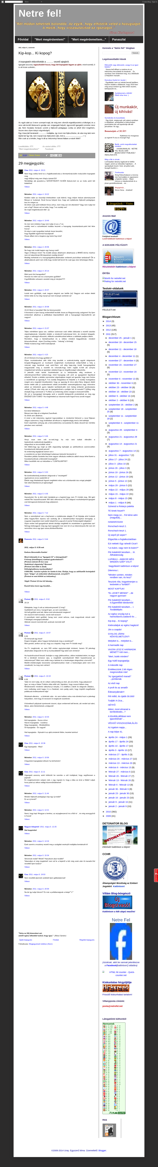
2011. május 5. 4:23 (40, 355)
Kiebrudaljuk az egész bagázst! (123, 625)
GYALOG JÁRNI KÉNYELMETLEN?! (118, 635)
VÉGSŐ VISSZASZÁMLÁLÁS (123, 723)
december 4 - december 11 (122, 356)
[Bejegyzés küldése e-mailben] (47, 155)
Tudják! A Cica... (116, 700)
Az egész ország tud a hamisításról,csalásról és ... (122, 615)
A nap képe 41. (115, 732)
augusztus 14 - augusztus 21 (123, 444)
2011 (108, 334)
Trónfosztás (119, 172)
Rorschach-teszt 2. (117, 526)
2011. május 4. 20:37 (41, 290)
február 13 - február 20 (120, 780)
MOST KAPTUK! (116, 588)
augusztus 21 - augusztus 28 (123, 437)
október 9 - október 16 (120, 396)
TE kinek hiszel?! (116, 511)
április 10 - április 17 (119, 746)
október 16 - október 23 (120, 391)
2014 (108, 321)
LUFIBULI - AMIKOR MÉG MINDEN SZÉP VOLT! (121, 560)
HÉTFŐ (112, 705)
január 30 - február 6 (119, 789)
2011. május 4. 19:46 (41, 220)
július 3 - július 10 (117, 464)
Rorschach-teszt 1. (117, 530)
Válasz (27, 187)
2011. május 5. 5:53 (40, 472)
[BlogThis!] (53, 155)
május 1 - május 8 (118, 502)
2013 (108, 325)
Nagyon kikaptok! (31, 827)
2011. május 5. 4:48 (40, 407)
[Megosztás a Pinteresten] (60, 155)
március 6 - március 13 (120, 767)
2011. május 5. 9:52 (42, 599)
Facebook (111, 965)
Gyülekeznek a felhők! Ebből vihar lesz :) (123, 94)
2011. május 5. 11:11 (37, 772)
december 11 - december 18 (122, 349)
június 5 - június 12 (118, 481)
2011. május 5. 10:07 (42, 633)
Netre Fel (121, 919)
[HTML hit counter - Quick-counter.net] (120, 975)
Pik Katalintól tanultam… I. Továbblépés (121, 608)
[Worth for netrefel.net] (113, 278)
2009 (108, 816)
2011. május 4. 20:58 (41, 307)
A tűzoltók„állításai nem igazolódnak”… (119, 717)
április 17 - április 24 (119, 741)
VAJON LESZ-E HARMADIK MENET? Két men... (122, 650)
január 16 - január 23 (119, 797)
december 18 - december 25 (123, 342)
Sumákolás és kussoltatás (115, 118)
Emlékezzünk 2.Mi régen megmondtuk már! (120, 670)
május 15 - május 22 (119, 494)
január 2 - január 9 (118, 806)
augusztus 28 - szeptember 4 (123, 430)
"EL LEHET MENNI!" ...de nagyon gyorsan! (120, 594)
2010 (108, 811)
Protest (27, 599)
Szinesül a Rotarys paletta (121, 506)
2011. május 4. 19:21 (37, 170)
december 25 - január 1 (120, 338)
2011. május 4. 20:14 (41, 271)
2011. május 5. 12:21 (41, 810)
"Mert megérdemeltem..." (88, 39)
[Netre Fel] (121, 959)
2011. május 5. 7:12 (40, 513)
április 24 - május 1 (118, 737)
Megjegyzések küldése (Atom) (41, 944)
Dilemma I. (113, 570)
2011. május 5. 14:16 (41, 841)
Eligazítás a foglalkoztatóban (122, 539)
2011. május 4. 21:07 (41, 328)
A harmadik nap (115, 645)
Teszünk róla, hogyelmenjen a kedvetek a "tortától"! (122, 583)
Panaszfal (119, 39)
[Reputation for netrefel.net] (114, 281)
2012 (108, 330)
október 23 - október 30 (120, 387)
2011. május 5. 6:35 (40, 494)
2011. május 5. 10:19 (42, 676)
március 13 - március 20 (121, 763)
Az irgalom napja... (117, 727)
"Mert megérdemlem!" (50, 39)
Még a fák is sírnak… (113, 159)
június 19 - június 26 (119, 472)
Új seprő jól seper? (117, 535)
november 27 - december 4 (122, 360)
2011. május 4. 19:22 (41, 194)
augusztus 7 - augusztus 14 (122, 451)
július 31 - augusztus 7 (120, 455)
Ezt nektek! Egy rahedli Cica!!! (123, 543)
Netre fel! (40, 13)
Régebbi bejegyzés (86, 940)
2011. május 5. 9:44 (40, 539)
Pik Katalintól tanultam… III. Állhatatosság (121, 553)
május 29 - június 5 (118, 485)
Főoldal (23, 39)
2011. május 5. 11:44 (41, 793)
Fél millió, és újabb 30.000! (121, 696)
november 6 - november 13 (122, 379)
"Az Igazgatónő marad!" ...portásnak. (119, 677)
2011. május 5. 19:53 (37, 874)
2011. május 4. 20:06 (41, 247)
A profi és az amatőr (118, 687)
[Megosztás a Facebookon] (58, 155)
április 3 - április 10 (118, 750)
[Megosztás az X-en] (56, 155)
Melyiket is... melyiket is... (120, 641)
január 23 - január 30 (119, 793)
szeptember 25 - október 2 (122, 405)
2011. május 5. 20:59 (41, 889)
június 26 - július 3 (118, 468)
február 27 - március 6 (120, 771)
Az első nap (114, 683)
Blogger (102, 1150)
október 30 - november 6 (121, 383)
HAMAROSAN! (115, 522)
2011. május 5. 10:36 (37, 743)
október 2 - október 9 (119, 400)
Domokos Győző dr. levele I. (116, 80)
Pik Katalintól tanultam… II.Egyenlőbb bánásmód (120, 601)
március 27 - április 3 (119, 754)
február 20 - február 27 (120, 776)
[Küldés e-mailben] (51, 155)
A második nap (115, 665)
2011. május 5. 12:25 (48, 827)
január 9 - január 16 (118, 802)
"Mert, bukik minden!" (118, 656)
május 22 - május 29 (119, 489)
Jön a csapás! (115, 629)
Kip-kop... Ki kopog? (118, 621)
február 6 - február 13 (119, 785)
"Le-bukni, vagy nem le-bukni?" (123, 548)
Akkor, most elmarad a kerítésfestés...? (119, 710)
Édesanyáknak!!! (116, 692)
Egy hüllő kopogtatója (118, 661)
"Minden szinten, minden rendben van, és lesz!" (120, 576)
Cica (26, 170)
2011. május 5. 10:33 (41, 717)
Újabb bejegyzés (25, 940)
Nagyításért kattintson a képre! (123, 566)
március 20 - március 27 (121, 759)
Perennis (28, 539)
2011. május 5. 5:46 (40, 436)
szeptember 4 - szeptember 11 (124, 423)
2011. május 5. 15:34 (41, 855)
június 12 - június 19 (119, 476)
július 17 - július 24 (118, 459)
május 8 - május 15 (118, 498)
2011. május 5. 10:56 (41, 757)
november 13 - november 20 (123, 372)
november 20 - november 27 (123, 365)
